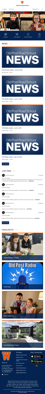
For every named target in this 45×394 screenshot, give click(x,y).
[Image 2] (3, 29)
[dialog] (22, 246)
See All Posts (5, 164)
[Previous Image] (2, 21)
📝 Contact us (5, 374)
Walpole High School (21, 370)
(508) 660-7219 (8, 370)
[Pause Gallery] (43, 29)
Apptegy (25, 392)
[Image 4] (7, 29)
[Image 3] (5, 29)
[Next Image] (42, 21)
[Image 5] (9, 29)
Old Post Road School (21, 368)
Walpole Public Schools (21, 355)
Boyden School (19, 357)
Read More (31, 181)
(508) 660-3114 (7, 371)
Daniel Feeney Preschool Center (21, 360)
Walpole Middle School (21, 372)
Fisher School (19, 365)
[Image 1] (1, 29)
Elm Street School (20, 363)
